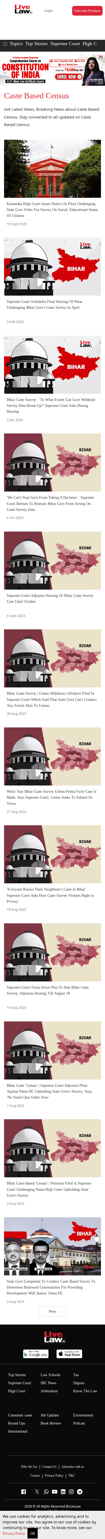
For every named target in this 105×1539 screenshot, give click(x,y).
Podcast (79, 1423)
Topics (16, 43)
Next (52, 1311)
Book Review (51, 1423)
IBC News (48, 1383)
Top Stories (36, 43)
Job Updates (50, 1415)
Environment (83, 1415)
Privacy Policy (14, 1533)
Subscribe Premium (87, 11)
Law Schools (50, 1375)
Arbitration (49, 1391)
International (17, 1431)
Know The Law (85, 1391)
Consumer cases (20, 1415)
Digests (78, 1383)
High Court (94, 43)
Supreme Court (65, 43)
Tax (76, 1375)
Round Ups (16, 1423)
